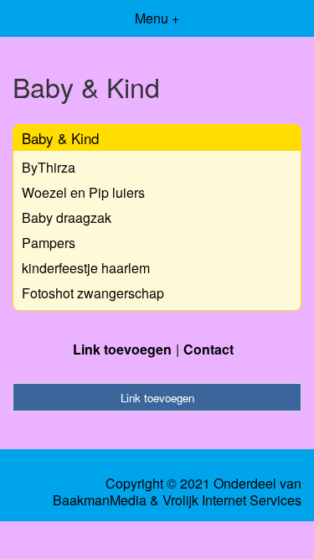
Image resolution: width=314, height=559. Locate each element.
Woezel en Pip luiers (83, 192)
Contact (208, 349)
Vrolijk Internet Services (231, 500)
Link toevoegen (122, 349)
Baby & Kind (60, 137)
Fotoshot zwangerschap (93, 293)
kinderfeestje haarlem (86, 267)
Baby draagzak (66, 217)
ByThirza (48, 167)
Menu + (157, 18)
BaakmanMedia (100, 500)
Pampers (48, 242)
